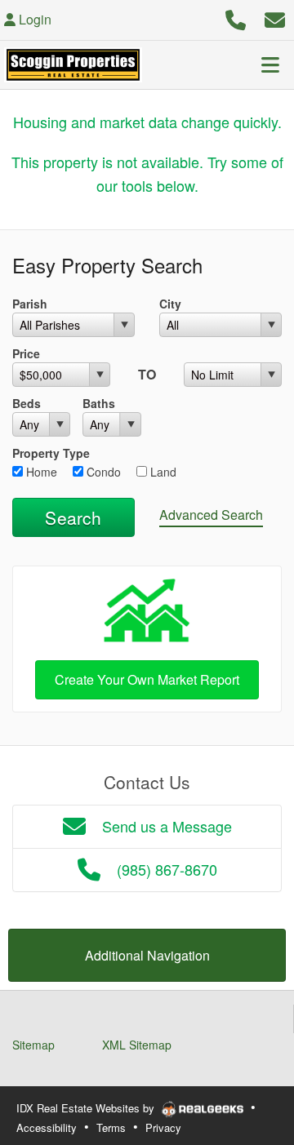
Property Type (51, 453)
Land (161, 472)
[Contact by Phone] (235, 17)
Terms (111, 1127)
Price (26, 353)
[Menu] (270, 64)
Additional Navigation (147, 955)
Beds (26, 403)
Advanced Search (211, 514)
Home (40, 472)
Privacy (163, 1127)
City (170, 303)
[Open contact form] (275, 17)
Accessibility (46, 1127)
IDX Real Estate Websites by (87, 1108)
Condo (102, 472)
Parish (29, 303)
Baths (98, 403)
